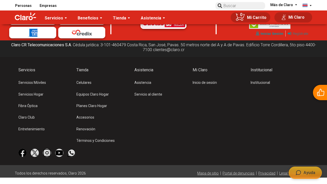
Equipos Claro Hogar (92, 94)
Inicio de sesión (205, 82)
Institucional (260, 82)
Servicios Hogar (30, 94)
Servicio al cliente (148, 94)
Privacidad (266, 173)
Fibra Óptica (28, 106)
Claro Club (26, 117)
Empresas (48, 6)
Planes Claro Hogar (91, 106)
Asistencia (142, 82)
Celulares (83, 82)
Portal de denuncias (238, 173)
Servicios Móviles (32, 82)
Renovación (85, 129)
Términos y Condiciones (95, 141)
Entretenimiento (31, 129)
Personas (23, 6)
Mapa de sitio (208, 173)
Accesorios (85, 117)
